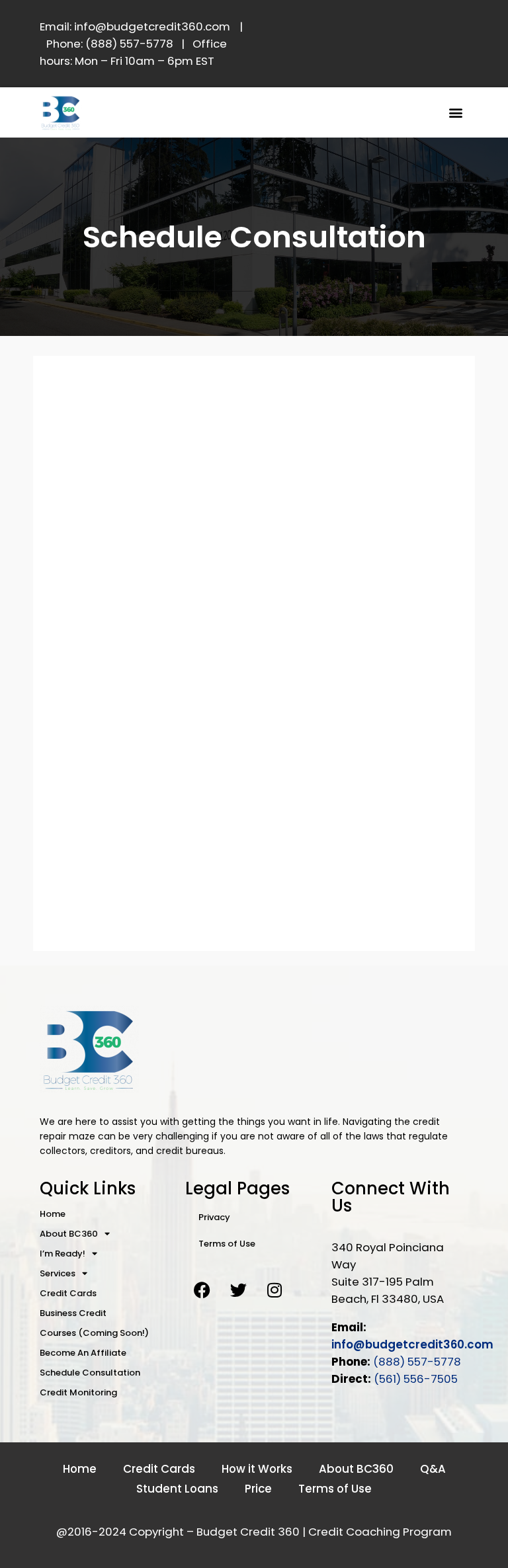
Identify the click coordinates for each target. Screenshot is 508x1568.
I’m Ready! (62, 1253)
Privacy (214, 1217)
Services (57, 1273)
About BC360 (69, 1233)
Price (258, 1489)
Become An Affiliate (83, 1352)
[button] (456, 112)
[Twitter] (238, 1290)
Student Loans (177, 1489)
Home (52, 1214)
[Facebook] (201, 1290)
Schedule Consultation (90, 1372)
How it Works (257, 1469)
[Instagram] (274, 1290)
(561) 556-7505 (416, 1379)
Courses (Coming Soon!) (94, 1333)
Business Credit (73, 1313)
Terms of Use (226, 1243)
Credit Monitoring (78, 1392)
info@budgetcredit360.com (412, 1344)
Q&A (433, 1469)
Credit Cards (68, 1293)
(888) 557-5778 (417, 1362)
